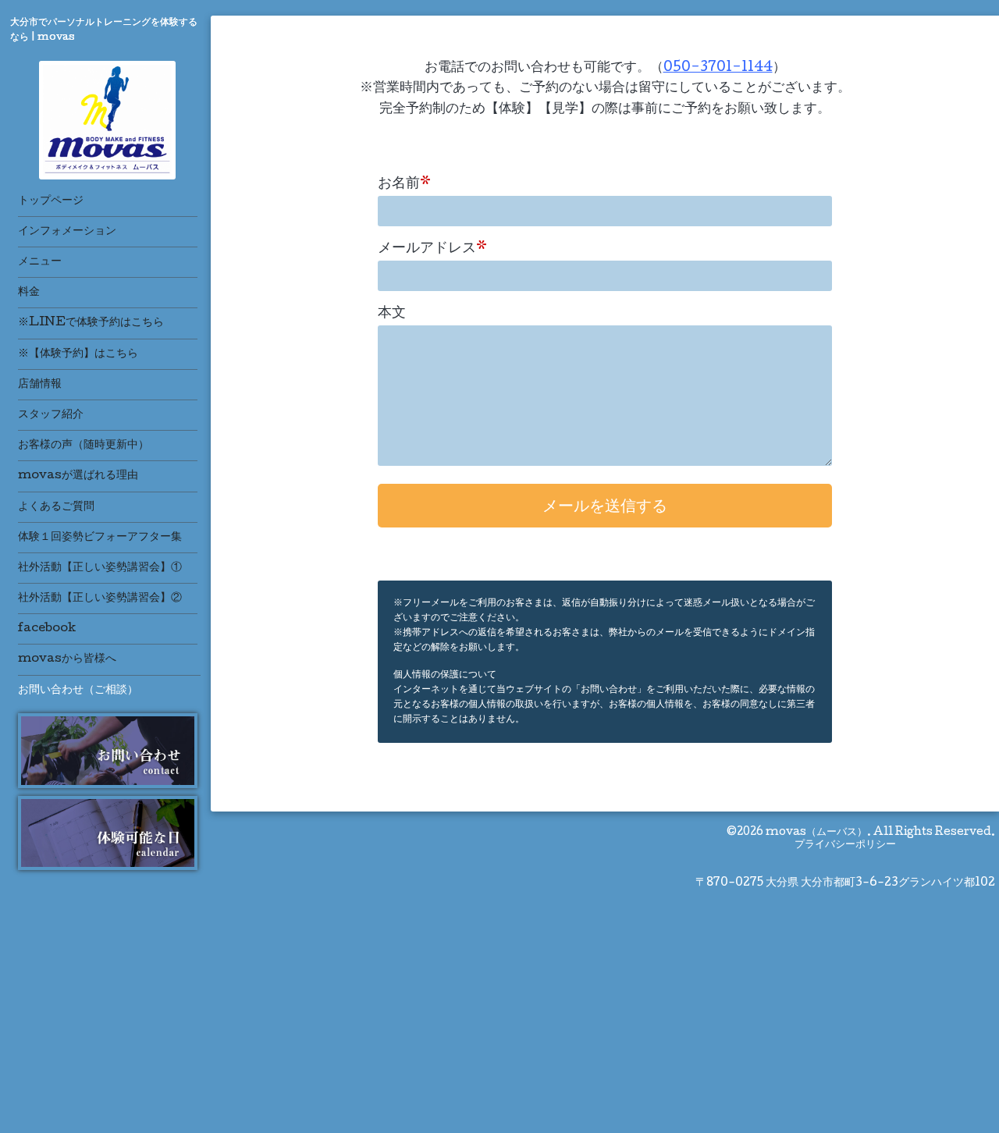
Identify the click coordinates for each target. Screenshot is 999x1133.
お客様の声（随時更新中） (83, 445)
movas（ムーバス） (816, 832)
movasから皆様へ (67, 659)
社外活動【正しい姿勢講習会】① (100, 568)
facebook (47, 629)
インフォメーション (67, 232)
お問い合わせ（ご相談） (78, 690)
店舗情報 (40, 384)
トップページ (51, 201)
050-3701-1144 (718, 68)
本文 (392, 313)
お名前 (404, 184)
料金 (29, 292)
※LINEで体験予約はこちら (91, 323)
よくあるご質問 (56, 507)
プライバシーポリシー (845, 845)
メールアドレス (432, 249)
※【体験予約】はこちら (78, 354)
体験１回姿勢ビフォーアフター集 (100, 537)
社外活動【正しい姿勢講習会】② (100, 598)
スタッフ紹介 (51, 415)
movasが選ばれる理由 (78, 476)
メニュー (40, 262)
